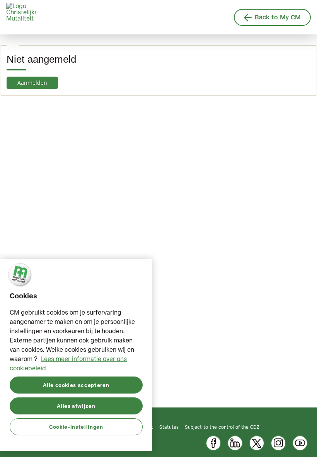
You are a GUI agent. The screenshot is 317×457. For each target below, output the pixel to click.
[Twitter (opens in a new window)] (256, 443)
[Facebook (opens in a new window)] (213, 443)
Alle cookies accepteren (76, 385)
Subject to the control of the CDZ (222, 426)
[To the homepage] (21, 17)
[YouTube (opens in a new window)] (300, 443)
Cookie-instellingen (76, 426)
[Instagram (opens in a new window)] (278, 443)
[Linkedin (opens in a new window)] (235, 443)
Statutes (169, 426)
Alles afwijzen (76, 405)
